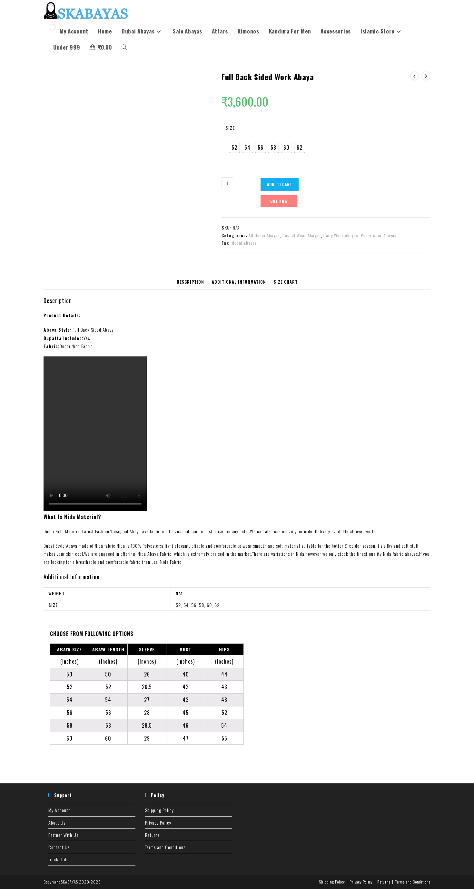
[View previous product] (414, 75)
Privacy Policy (158, 822)
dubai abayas (244, 243)
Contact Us (59, 847)
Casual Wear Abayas (301, 235)
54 (186, 604)
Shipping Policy (159, 810)
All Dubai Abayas (264, 235)
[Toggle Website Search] (124, 47)
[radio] (234, 148)
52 (178, 604)
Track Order (59, 859)
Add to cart (279, 184)
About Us (56, 822)
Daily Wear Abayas (340, 235)
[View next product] (425, 75)
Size (230, 127)
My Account (59, 810)
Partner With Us (63, 834)
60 (209, 604)
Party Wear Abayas (379, 235)
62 (217, 604)
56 (193, 604)
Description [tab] (190, 282)
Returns (152, 834)
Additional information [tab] (239, 282)
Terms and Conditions (165, 847)
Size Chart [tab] (286, 282)
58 (201, 604)
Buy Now (279, 201)
